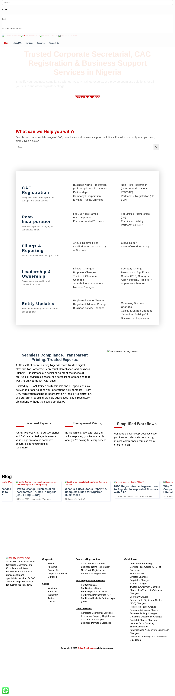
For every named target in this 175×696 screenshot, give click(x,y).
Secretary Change (131, 268)
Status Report (129, 242)
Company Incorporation (93, 563)
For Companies (82, 217)
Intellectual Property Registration (98, 616)
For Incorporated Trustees (88, 221)
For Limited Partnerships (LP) (96, 595)
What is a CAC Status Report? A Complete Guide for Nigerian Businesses (36, 491)
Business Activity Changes (88, 308)
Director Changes (83, 268)
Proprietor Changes (84, 272)
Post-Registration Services (90, 580)
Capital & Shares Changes (136, 310)
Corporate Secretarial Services (97, 613)
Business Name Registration (95, 567)
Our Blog (52, 577)
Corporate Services (58, 573)
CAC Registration (35, 190)
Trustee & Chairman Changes (145, 587)
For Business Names (85, 213)
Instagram (53, 595)
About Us (17, 43)
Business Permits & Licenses (96, 623)
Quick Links (130, 559)
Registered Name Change (88, 300)
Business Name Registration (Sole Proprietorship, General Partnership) (90, 188)
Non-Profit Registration (92, 570)
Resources (41, 43)
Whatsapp (53, 588)
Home (6, 43)
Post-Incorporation (37, 219)
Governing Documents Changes (146, 616)
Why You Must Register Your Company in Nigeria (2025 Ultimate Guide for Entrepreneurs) (136, 489)
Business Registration (88, 559)
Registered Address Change (90, 304)
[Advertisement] (84, 526)
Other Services (84, 608)
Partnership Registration (93, 573)
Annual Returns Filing (85, 242)
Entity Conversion (139, 626)
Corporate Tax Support (92, 619)
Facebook (53, 591)
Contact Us (54, 43)
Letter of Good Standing (135, 246)
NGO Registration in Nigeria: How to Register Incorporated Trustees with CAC (87, 489)
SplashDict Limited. (87, 648)
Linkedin (52, 601)
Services (29, 43)
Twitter (51, 598)
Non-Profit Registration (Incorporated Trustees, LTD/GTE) (134, 188)
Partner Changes (138, 583)
